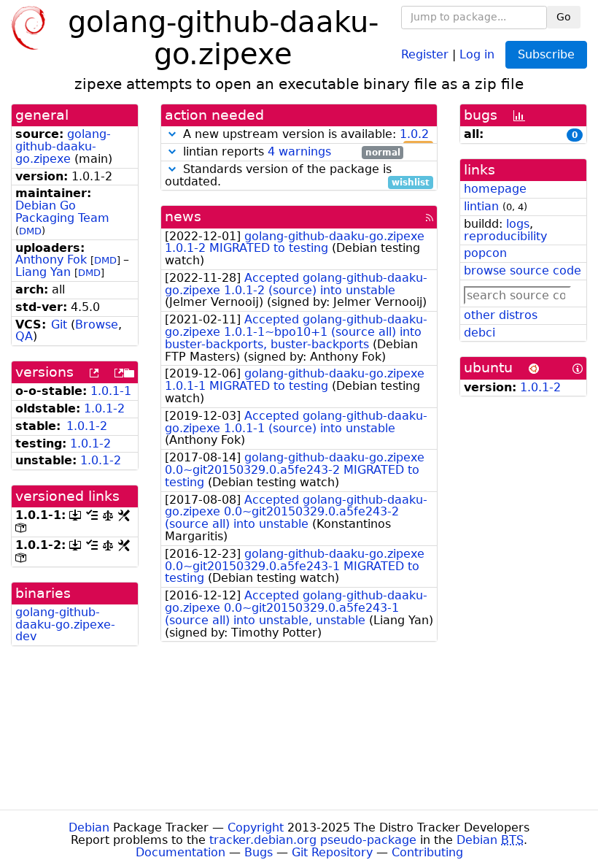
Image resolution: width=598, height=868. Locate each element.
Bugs (258, 852)
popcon (485, 253)
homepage (495, 189)
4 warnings (299, 151)
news (183, 216)
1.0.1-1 (110, 391)
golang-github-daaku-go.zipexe (63, 146)
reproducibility (505, 236)
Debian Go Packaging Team (62, 212)
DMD (30, 231)
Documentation (180, 852)
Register (424, 54)
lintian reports (289, 152)
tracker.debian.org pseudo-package (312, 840)
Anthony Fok (51, 259)
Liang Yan (43, 272)
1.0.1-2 (104, 408)
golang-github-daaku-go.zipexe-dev (65, 624)
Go (563, 17)
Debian (89, 827)
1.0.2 (414, 134)
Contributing (427, 852)
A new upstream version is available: (304, 134)
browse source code (522, 270)
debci (479, 332)
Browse (96, 324)
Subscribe (546, 54)
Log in (476, 54)
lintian (481, 206)
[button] (172, 134)
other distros (500, 315)
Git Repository (332, 852)
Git (59, 324)
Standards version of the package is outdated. (297, 176)
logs (517, 224)
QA (24, 336)
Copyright (256, 827)
